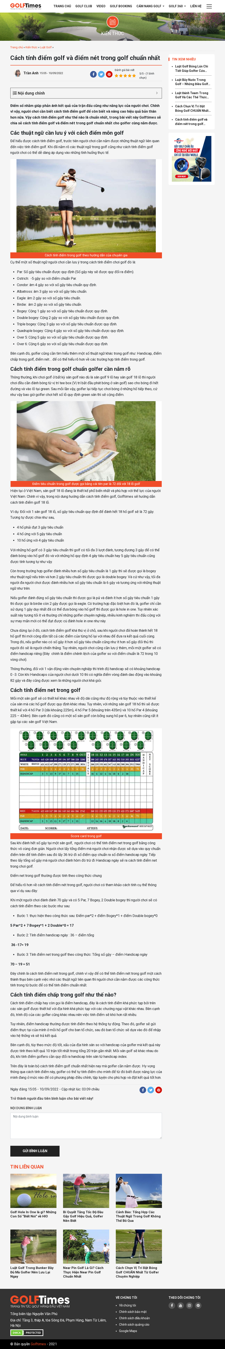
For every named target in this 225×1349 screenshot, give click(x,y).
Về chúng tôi (127, 1305)
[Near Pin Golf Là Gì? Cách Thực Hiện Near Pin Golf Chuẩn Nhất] (86, 1247)
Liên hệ (195, 6)
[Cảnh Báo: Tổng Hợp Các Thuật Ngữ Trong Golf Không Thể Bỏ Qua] (139, 1191)
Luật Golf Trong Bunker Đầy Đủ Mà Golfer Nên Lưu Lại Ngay (32, 1272)
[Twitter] (101, 74)
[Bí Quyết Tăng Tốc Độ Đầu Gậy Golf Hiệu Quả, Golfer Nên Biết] (86, 1191)
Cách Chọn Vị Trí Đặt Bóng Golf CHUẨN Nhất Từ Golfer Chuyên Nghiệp (137, 1272)
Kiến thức (31, 47)
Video (100, 6)
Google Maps (128, 1331)
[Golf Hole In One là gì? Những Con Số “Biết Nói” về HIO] (33, 1191)
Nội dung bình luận (26, 1108)
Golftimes (38, 1344)
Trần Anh (31, 73)
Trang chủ (62, 6)
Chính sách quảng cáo (134, 1324)
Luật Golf (46, 47)
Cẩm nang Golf (149, 6)
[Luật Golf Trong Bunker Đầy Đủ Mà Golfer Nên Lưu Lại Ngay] (33, 1247)
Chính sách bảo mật (133, 1312)
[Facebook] (93, 74)
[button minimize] (157, 93)
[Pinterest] (109, 74)
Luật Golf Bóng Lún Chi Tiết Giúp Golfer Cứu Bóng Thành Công (191, 69)
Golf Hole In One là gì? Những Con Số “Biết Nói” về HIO (33, 1214)
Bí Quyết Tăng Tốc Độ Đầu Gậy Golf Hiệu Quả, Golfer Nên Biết (83, 1216)
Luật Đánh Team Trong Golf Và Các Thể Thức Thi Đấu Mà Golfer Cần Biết (191, 95)
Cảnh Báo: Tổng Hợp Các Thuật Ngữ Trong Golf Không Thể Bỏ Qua (138, 1216)
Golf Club (83, 6)
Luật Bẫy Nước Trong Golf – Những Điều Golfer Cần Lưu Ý (193, 82)
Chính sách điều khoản (134, 1318)
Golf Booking (121, 6)
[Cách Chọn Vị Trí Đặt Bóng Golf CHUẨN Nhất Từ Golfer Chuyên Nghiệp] (139, 1247)
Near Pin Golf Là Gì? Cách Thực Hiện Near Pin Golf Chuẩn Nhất (83, 1272)
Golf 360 (176, 6)
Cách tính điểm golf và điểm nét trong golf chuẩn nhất (191, 122)
